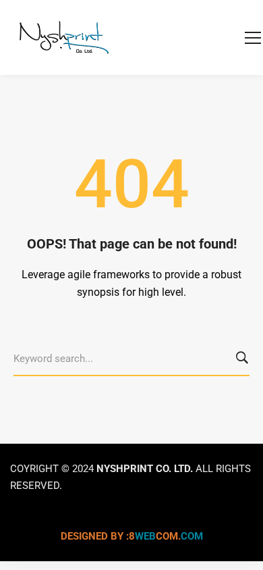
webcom (166, 536)
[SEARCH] (244, 359)
